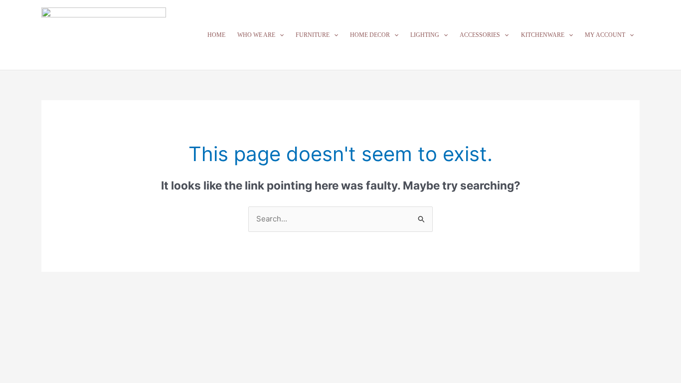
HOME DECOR (370, 34)
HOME (216, 34)
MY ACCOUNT (605, 34)
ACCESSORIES (480, 34)
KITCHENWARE (542, 34)
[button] (279, 35)
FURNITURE (313, 34)
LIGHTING (424, 34)
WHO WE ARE (256, 34)
